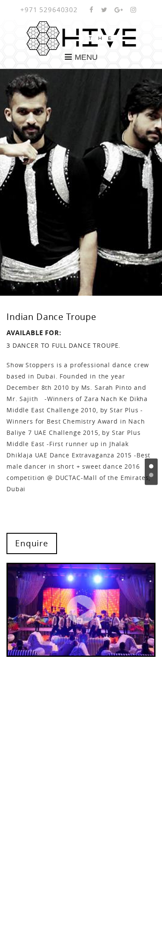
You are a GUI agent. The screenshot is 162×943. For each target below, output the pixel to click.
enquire (31, 543)
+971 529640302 (49, 9)
